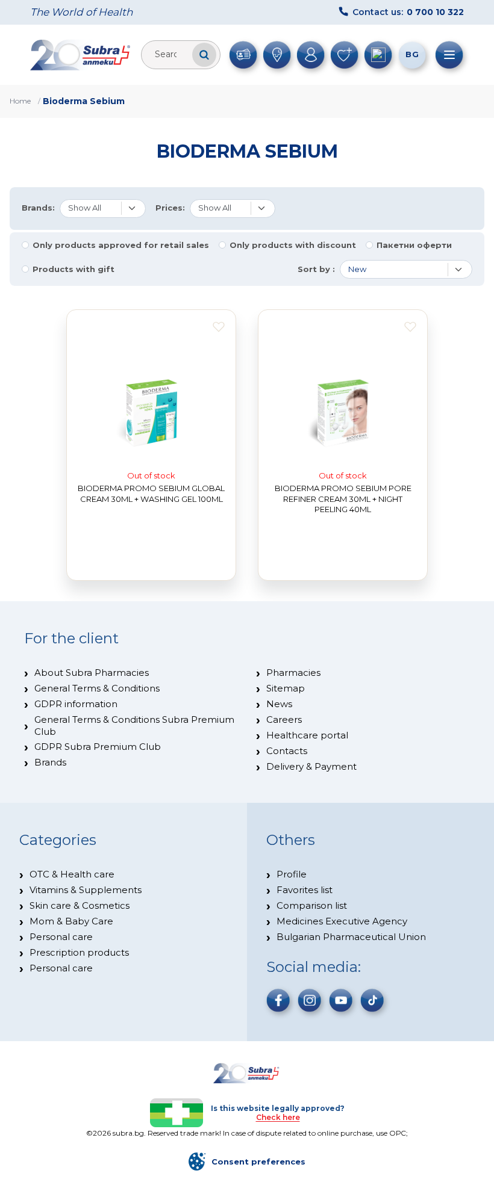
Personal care (61, 936)
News (279, 704)
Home (20, 100)
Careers (284, 719)
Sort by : (316, 269)
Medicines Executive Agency (342, 921)
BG (412, 54)
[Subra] (81, 55)
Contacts (286, 750)
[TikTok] (372, 1000)
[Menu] (449, 54)
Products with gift (73, 269)
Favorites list (305, 890)
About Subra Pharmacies (91, 672)
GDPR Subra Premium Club (97, 746)
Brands (50, 762)
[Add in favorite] (218, 326)
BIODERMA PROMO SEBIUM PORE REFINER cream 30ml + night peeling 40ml (343, 498)
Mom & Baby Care (71, 921)
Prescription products (79, 952)
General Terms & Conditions (97, 688)
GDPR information (75, 704)
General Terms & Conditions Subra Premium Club (134, 725)
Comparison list (312, 905)
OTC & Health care (72, 874)
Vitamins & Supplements (86, 890)
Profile (292, 874)
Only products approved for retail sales (121, 245)
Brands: (38, 207)
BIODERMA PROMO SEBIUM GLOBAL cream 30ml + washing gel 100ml (151, 493)
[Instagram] (310, 1000)
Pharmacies (293, 672)
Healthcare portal (307, 735)
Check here (278, 1117)
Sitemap (285, 688)
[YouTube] (341, 1000)
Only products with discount (293, 245)
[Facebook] (278, 1000)
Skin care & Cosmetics (80, 905)
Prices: (170, 207)
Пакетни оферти (414, 245)
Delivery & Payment (311, 766)
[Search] (204, 55)
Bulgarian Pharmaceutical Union (351, 936)
